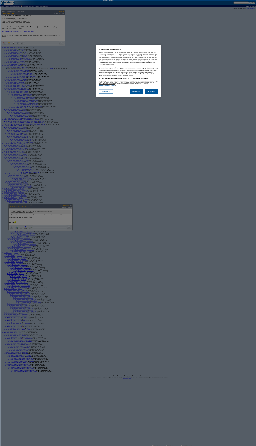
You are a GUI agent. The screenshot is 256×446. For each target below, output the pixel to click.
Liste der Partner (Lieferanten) (107, 85)
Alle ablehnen (136, 91)
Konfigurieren (106, 91)
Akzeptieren (151, 91)
